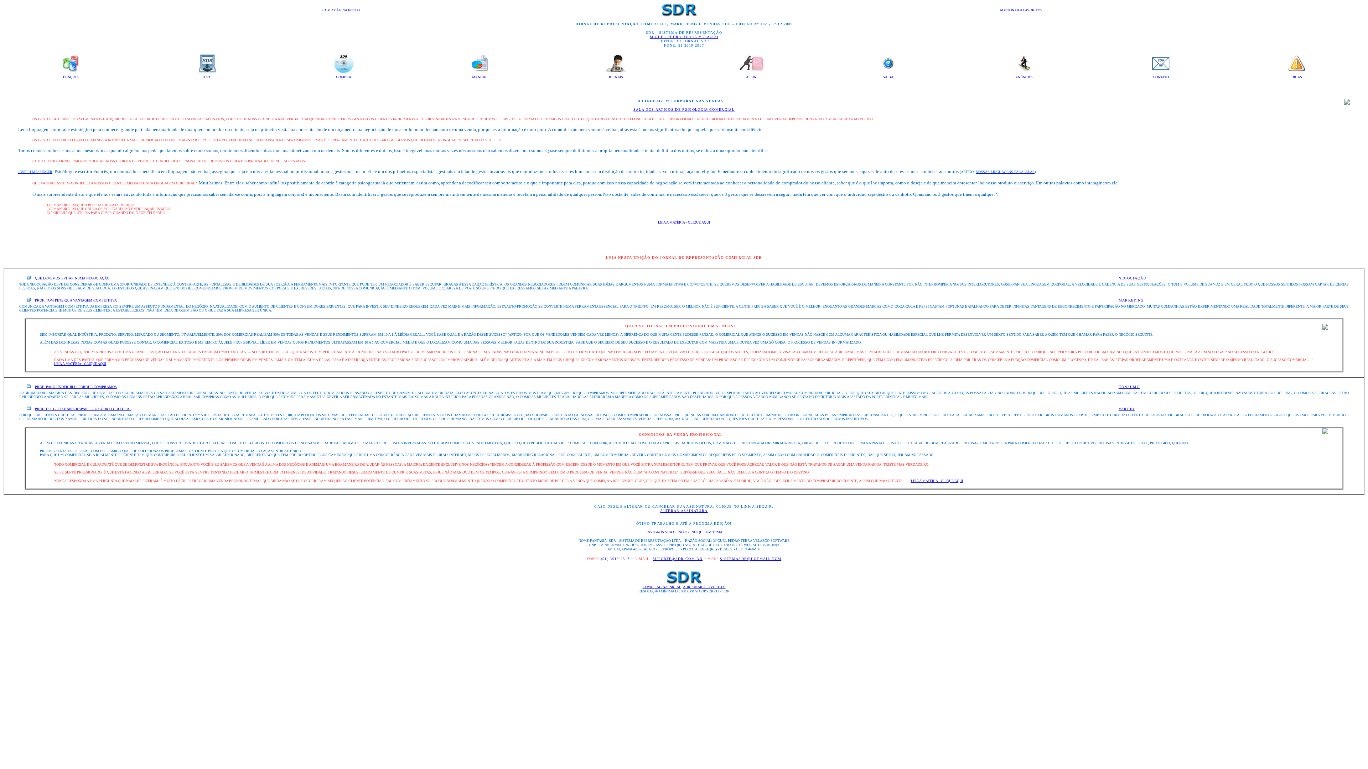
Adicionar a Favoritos (1021, 10)
